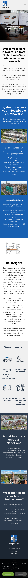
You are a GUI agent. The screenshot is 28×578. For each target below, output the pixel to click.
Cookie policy (5, 568)
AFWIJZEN (20, 574)
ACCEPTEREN (8, 574)
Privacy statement (14, 568)
